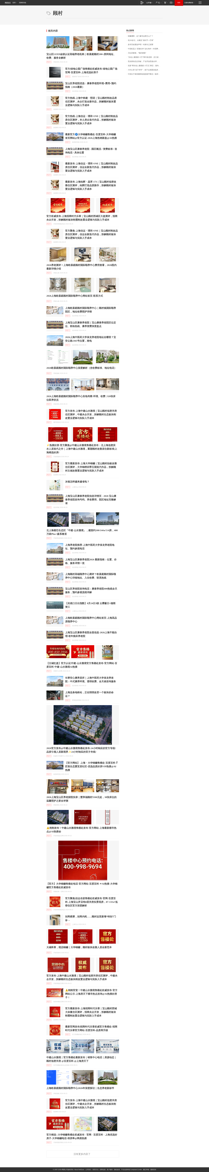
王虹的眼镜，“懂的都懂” (137, 53)
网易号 (49, 62)
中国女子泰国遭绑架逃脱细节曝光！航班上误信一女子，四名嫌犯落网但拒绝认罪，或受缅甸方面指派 (145, 74)
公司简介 (88, 1169)
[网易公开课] (149, 2)
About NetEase (79, 1169)
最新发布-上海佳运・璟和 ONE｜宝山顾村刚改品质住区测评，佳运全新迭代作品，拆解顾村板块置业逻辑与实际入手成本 (91, 167)
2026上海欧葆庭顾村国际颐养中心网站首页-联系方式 (74, 295)
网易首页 (8, 2)
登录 (178, 2)
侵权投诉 (153, 1169)
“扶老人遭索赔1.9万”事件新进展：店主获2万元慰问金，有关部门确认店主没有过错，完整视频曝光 (145, 57)
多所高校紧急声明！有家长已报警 (140, 44)
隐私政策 (117, 1169)
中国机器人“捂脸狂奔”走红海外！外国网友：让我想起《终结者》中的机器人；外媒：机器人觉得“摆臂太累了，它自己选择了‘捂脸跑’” (145, 49)
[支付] (165, 2)
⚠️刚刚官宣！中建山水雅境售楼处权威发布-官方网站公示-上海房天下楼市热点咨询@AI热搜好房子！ (91, 994)
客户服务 (110, 1169)
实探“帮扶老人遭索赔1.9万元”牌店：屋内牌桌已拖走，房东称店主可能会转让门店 (145, 66)
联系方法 (95, 1169)
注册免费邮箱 (188, 2)
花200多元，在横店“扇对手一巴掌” (141, 40)
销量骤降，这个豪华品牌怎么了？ (140, 36)
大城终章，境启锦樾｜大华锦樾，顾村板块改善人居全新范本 (79, 947)
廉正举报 (146, 1169)
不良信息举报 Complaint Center (131, 1169)
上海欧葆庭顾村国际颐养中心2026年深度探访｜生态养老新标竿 (80, 1088)
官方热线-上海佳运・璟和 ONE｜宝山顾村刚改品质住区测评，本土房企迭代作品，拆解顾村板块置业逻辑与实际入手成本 (91, 120)
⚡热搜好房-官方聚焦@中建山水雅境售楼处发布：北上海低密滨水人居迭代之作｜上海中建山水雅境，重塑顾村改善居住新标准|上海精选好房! (81, 449)
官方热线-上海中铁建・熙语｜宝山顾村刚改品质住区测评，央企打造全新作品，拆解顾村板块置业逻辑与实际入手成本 (91, 101)
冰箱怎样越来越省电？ (77, 481)
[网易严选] (158, 2)
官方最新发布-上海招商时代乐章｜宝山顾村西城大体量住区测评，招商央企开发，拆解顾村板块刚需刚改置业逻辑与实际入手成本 (91, 1012)
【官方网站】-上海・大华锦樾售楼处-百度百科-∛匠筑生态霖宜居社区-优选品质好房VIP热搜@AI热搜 (91, 766)
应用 (14, 2)
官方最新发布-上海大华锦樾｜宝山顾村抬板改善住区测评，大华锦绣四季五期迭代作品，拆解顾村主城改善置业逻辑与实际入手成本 (91, 467)
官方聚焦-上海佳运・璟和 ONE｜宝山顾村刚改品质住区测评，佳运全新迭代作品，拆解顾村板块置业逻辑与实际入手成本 (91, 234)
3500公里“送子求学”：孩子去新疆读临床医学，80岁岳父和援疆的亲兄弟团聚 (145, 70)
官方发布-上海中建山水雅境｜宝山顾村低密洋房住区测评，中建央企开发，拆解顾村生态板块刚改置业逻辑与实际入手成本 (91, 414)
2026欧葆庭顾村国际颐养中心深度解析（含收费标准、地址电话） (81, 368)
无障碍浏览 (22, 2)
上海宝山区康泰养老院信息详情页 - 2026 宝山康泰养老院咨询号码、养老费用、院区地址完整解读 (90, 499)
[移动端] (142, 2)
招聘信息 (103, 1169)
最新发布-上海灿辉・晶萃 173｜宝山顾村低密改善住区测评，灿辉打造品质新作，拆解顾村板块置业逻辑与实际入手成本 (90, 185)
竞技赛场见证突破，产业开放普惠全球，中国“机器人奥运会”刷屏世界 (145, 61)
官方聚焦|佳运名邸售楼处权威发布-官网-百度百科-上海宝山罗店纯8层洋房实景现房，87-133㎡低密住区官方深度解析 (91, 902)
